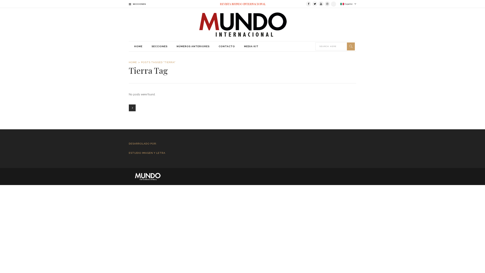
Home (133, 62)
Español (348, 4)
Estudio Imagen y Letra (147, 152)
